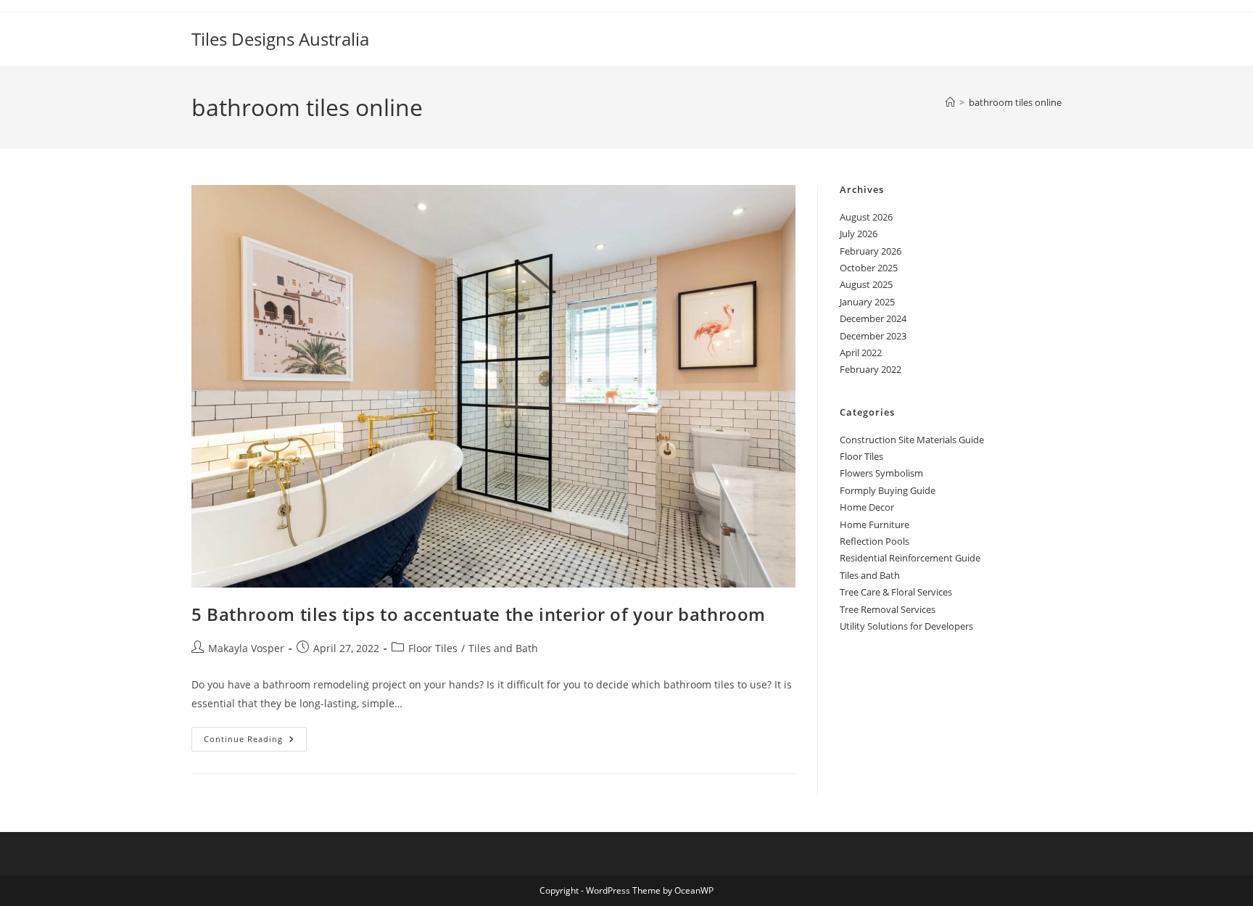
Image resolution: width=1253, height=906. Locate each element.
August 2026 (866, 216)
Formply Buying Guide (887, 490)
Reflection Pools (874, 541)
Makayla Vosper (246, 648)
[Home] (950, 102)
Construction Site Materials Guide (912, 439)
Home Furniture (874, 524)
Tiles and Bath (503, 648)
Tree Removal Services (887, 609)
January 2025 (867, 301)
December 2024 (873, 318)
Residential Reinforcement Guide (910, 557)
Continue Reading (255, 741)
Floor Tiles (433, 648)
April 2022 (861, 352)
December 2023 (873, 335)
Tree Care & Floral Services (896, 591)
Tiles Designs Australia (280, 39)
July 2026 (858, 233)
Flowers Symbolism (881, 472)
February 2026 (870, 251)
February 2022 (870, 369)
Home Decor (867, 507)
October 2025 (869, 267)
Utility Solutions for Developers (906, 626)
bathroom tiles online (1015, 102)
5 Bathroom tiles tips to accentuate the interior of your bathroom (478, 614)
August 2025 (866, 284)
